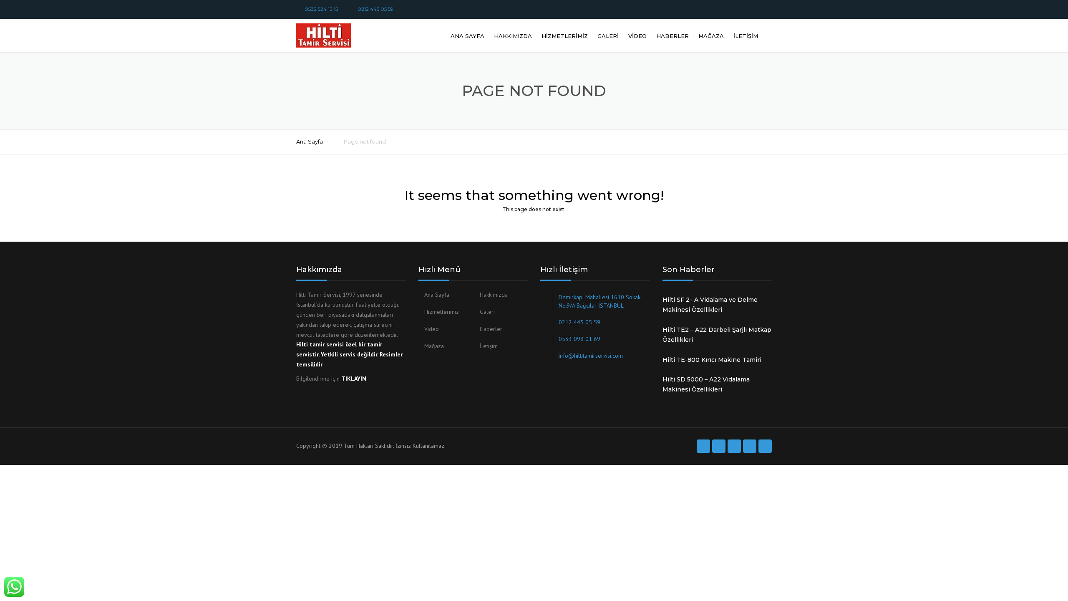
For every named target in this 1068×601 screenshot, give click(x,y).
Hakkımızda (513, 36)
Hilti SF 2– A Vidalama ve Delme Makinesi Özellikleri (710, 304)
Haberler (672, 36)
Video (637, 36)
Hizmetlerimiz (565, 36)
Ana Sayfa (467, 36)
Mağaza (711, 36)
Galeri (608, 36)
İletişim (745, 36)
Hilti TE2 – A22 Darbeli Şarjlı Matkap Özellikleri (716, 334)
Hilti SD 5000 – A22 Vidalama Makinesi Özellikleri (706, 384)
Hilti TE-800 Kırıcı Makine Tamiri (711, 360)
